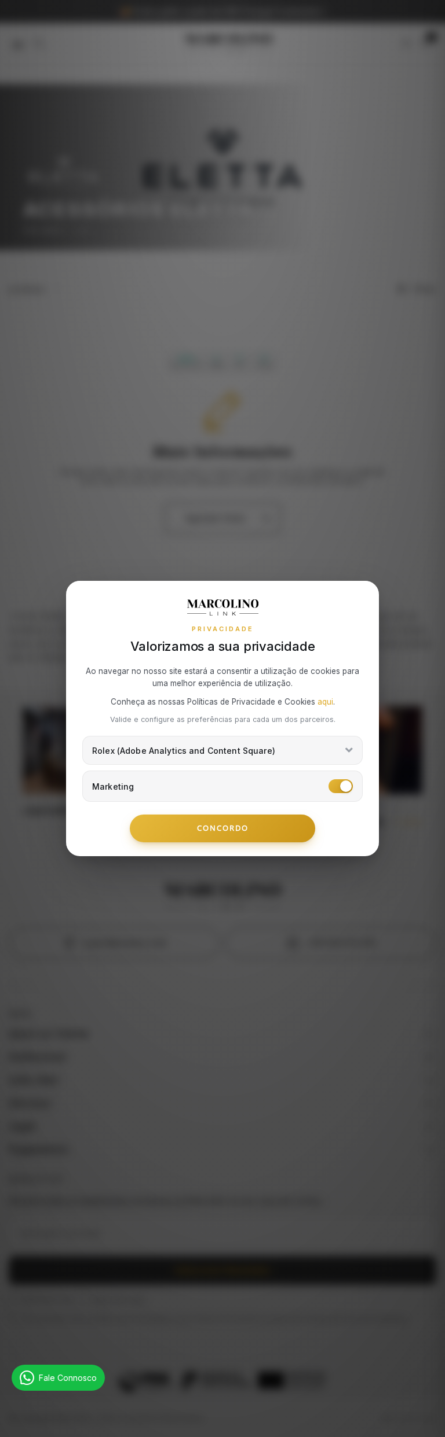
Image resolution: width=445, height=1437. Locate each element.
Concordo (223, 828)
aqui (325, 701)
